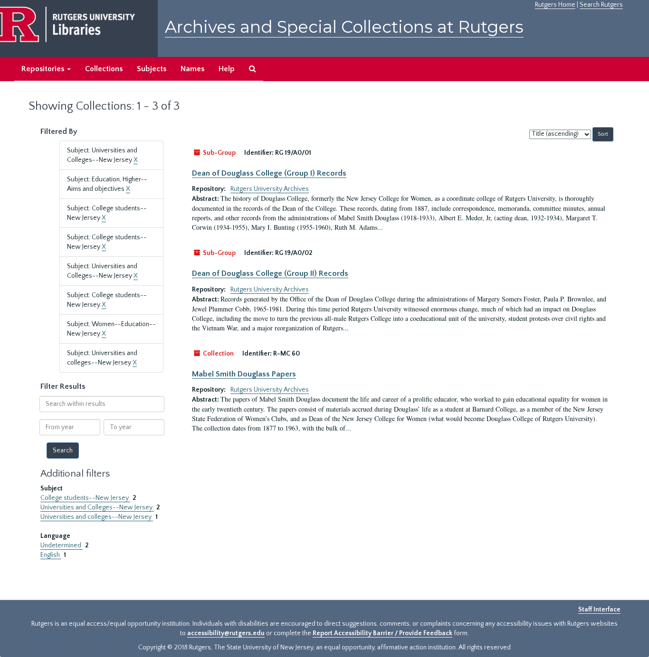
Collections (104, 69)
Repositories (43, 69)
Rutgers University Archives (269, 189)
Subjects (151, 69)
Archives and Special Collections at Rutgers (344, 27)
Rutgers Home (555, 5)
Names (192, 69)
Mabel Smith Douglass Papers (244, 374)
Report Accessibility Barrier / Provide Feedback (382, 633)
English (50, 555)
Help (227, 69)
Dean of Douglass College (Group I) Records (269, 173)
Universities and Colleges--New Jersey (97, 507)
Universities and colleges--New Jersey (96, 517)
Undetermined (61, 545)
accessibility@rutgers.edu (226, 633)
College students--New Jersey (85, 498)
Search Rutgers (601, 5)
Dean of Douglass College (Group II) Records (270, 273)
